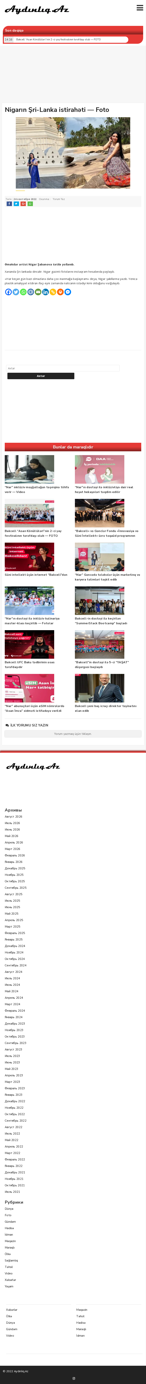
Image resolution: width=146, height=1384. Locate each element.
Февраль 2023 (15, 1088)
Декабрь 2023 (15, 1024)
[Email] (38, 292)
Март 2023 (12, 1082)
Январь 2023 (13, 1095)
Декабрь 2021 (15, 1172)
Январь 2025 (13, 939)
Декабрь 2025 (15, 868)
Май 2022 (11, 1140)
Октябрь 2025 (15, 881)
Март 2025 (12, 927)
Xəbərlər (10, 1280)
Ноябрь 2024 (14, 952)
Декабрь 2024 (15, 946)
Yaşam (9, 1286)
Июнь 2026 (12, 829)
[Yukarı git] (139, 1377)
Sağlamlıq (11, 1260)
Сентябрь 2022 (15, 1121)
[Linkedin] (45, 292)
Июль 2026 (12, 823)
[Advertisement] (74, 75)
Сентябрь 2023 (15, 1043)
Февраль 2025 (15, 933)
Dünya (9, 1209)
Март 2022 (12, 1153)
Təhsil (9, 1267)
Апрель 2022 (14, 1146)
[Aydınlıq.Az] (37, 16)
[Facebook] (8, 292)
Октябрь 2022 (15, 1114)
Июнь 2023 (12, 1062)
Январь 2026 (13, 862)
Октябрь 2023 (15, 1036)
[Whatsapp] (23, 292)
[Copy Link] (53, 292)
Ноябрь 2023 (14, 1030)
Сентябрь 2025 (15, 888)
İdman (9, 1235)
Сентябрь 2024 (15, 965)
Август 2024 (13, 972)
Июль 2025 (12, 901)
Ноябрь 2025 (14, 875)
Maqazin (10, 1241)
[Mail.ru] (30, 292)
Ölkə (8, 1254)
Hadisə (9, 1228)
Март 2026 (12, 849)
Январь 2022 (13, 1166)
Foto (8, 1215)
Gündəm (10, 1222)
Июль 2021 (12, 1192)
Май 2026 (11, 836)
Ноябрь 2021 (14, 1179)
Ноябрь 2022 (14, 1108)
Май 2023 (11, 1069)
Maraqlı (10, 1247)
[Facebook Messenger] (67, 292)
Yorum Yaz (59, 199)
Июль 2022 (12, 1134)
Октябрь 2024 (15, 959)
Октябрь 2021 (15, 1185)
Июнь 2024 (12, 985)
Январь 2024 (13, 1017)
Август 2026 (13, 817)
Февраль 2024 (15, 1011)
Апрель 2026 (14, 842)
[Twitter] (16, 292)
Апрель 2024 (14, 998)
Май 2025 (11, 914)
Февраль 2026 (15, 855)
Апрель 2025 (14, 920)
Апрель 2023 (14, 1075)
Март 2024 (12, 1004)
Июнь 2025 (12, 907)
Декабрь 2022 (15, 1101)
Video (9, 1273)
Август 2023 (13, 1049)
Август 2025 (13, 894)
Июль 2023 (12, 1056)
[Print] (60, 292)
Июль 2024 (12, 978)
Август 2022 (13, 1127)
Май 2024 (11, 991)
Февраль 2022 (15, 1159)
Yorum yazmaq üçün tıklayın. (73, 734)
